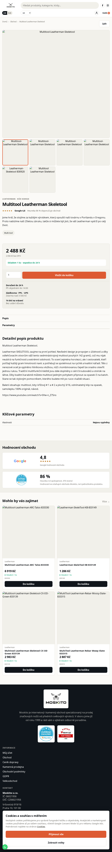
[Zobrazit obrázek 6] (42, 180)
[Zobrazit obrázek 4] (97, 152)
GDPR (6, 776)
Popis (5, 318)
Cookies (41, 826)
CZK (4, 13)
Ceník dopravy (10, 762)
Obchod (13, 21)
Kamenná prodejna (13, 766)
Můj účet (7, 752)
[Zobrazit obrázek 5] (15, 180)
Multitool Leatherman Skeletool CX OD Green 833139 (26, 652)
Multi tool (8, 233)
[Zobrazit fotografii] (56, 84)
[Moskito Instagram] (108, 5)
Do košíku (28, 584)
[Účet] (96, 13)
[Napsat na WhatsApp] (5, 847)
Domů (4, 21)
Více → (106, 501)
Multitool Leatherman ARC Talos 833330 (27, 564)
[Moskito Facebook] (102, 5)
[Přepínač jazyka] (26, 13)
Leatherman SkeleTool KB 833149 (78, 564)
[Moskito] (10, 5)
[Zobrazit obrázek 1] (15, 152)
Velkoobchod (10, 781)
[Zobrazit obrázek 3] (70, 152)
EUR (9, 13)
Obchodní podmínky (14, 771)
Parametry (8, 325)
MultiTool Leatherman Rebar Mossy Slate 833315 (82, 652)
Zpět (104, 23)
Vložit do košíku (64, 275)
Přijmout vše (56, 834)
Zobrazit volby (56, 842)
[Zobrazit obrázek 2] (42, 152)
